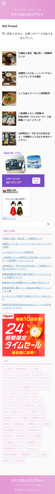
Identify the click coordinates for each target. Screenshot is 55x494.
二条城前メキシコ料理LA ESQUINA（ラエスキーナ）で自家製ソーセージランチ (34, 116)
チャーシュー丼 (29, 393)
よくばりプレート (41, 375)
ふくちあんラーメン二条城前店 (34, 93)
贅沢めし (44, 454)
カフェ (7, 387)
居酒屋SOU (19, 424)
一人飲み (39, 405)
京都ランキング (9, 218)
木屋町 (47, 424)
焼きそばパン (32, 448)
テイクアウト (9, 399)
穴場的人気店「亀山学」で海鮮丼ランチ (22, 238)
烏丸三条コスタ (34, 430)
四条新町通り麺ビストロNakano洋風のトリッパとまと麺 (26, 289)
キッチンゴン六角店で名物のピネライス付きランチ (27, 298)
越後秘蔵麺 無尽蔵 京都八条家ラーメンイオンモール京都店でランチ (26, 276)
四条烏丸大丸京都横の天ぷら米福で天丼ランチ (26, 282)
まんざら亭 (24, 375)
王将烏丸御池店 (10, 454)
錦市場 (20, 460)
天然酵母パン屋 (38, 418)
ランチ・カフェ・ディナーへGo (27, 485)
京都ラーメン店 (38, 412)
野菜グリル (8, 460)
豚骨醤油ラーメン (29, 454)
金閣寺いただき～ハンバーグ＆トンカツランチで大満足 (27, 245)
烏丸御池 (37, 436)
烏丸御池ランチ (33, 442)
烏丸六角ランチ (22, 436)
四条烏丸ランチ (10, 418)
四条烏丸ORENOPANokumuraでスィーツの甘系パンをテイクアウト (26, 306)
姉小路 (7, 424)
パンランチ (8, 405)
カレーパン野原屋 (21, 387)
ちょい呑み (34, 369)
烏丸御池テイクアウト (13, 442)
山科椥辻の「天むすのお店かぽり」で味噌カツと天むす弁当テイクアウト (35, 136)
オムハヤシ (26, 381)
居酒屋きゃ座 (33, 424)
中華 (6, 412)
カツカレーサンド (42, 381)
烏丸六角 (7, 436)
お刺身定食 (20, 369)
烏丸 (21, 430)
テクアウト (24, 399)
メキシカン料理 (24, 405)
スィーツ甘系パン (11, 393)
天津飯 (24, 418)
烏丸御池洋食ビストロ (13, 448)
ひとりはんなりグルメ (27, 14)
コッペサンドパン (41, 387)
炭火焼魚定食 (9, 430)
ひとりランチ (9, 375)
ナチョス (37, 399)
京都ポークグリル (19, 412)
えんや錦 (7, 369)
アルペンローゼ (10, 381)
